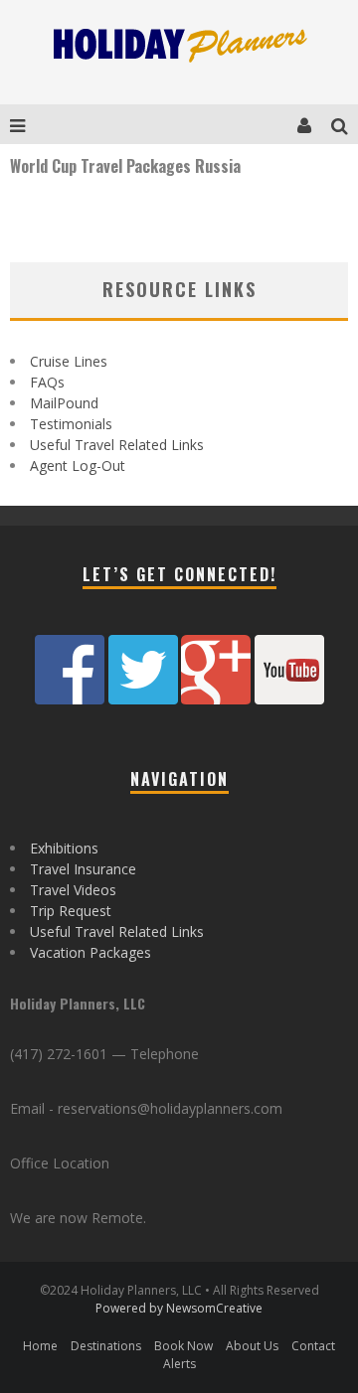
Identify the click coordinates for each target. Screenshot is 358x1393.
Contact (313, 1345)
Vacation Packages (90, 952)
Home (40, 1345)
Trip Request (70, 910)
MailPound (64, 402)
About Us (252, 1345)
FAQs (47, 382)
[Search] (344, 124)
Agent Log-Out (77, 465)
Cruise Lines (68, 361)
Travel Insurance (83, 868)
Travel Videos (73, 889)
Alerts (179, 1363)
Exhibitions (64, 848)
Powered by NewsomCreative (179, 1308)
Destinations (106, 1345)
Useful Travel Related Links (117, 444)
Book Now (183, 1345)
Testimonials (71, 423)
